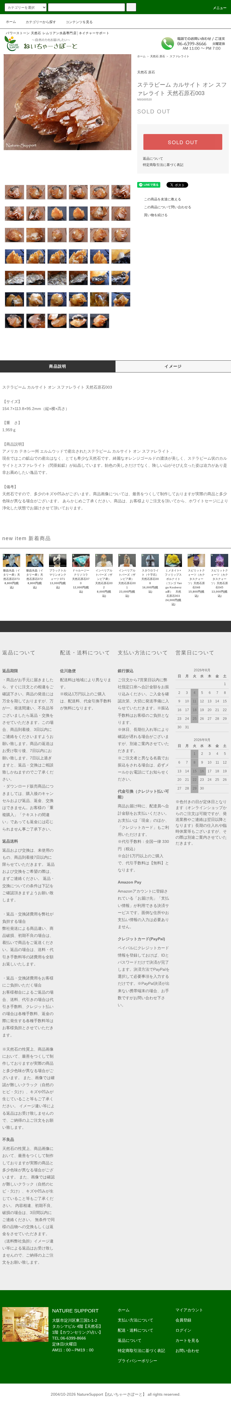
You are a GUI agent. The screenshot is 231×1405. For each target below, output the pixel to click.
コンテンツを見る (79, 22)
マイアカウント (189, 1310)
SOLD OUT (183, 142)
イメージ (173, 366)
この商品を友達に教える (162, 199)
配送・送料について (135, 1330)
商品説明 (57, 366)
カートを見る (187, 1340)
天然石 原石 (157, 56)
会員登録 (183, 1320)
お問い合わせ (187, 1350)
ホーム (11, 22)
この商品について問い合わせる (167, 207)
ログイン (183, 1330)
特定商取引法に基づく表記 (163, 165)
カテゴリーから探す (41, 22)
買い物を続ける (156, 215)
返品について (153, 159)
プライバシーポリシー (137, 1360)
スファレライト (179, 56)
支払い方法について (135, 1320)
